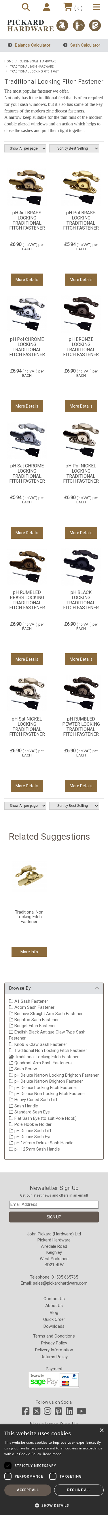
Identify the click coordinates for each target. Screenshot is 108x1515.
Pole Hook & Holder (32, 1124)
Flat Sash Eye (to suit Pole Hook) (45, 1118)
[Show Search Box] (26, 7)
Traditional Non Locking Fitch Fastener (50, 1050)
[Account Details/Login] (48, 7)
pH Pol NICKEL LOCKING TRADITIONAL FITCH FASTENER (81, 473)
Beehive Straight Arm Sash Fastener (48, 1013)
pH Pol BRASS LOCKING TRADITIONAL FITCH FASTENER (81, 220)
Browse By (20, 988)
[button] (54, 1505)
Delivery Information (54, 1349)
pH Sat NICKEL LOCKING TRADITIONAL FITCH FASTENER (27, 726)
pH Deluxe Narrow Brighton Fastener (48, 1081)
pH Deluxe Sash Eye (32, 1136)
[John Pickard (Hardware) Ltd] (54, 25)
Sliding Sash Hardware (38, 61)
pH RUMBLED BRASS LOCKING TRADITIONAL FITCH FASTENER (27, 600)
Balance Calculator (32, 45)
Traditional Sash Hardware (32, 66)
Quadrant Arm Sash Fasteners (42, 1062)
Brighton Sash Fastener (36, 1019)
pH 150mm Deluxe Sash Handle (43, 1142)
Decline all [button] (78, 1489)
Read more (52, 1453)
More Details (27, 279)
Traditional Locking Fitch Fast (34, 71)
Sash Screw (25, 1068)
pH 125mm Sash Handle (36, 1149)
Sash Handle (25, 1106)
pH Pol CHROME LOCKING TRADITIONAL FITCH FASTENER (27, 347)
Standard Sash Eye (31, 1112)
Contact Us (54, 1298)
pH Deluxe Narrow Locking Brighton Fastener (56, 1075)
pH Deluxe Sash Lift (32, 1130)
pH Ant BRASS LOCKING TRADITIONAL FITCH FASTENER (27, 220)
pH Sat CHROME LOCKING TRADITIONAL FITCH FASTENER (27, 473)
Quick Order (54, 1319)
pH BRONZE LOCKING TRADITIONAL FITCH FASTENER (81, 347)
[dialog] (54, 1469)
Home (8, 61)
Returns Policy (54, 1356)
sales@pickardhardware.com (60, 1283)
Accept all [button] (28, 1489)
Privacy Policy (54, 1343)
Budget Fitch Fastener (34, 1025)
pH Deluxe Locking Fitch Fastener (45, 1087)
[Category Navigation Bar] (97, 7)
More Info (29, 951)
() (78, 8)
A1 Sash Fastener (30, 1001)
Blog (54, 1312)
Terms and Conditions (54, 1336)
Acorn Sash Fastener (33, 1007)
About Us (54, 1305)
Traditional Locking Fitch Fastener (46, 1056)
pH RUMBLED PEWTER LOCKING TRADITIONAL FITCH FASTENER (81, 726)
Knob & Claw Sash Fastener (40, 1044)
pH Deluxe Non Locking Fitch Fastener (49, 1093)
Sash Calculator (84, 45)
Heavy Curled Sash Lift (35, 1099)
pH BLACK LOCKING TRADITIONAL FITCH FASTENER (81, 600)
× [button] (101, 1430)
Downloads (54, 1326)
